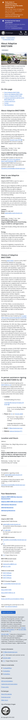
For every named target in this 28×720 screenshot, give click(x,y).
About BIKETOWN (6, 590)
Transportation (10, 37)
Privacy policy (5, 687)
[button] (21, 33)
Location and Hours (9, 101)
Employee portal (5, 697)
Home (3, 37)
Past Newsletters (9, 105)
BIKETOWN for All (6, 385)
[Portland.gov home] (7, 33)
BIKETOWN (10, 260)
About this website (6, 694)
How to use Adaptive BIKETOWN (13, 94)
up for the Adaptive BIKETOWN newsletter (10, 160)
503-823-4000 (22, 629)
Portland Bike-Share (8, 39)
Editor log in (4, 700)
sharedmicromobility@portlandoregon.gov (13, 485)
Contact (6, 103)
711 (10, 631)
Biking (22, 599)
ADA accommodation (7, 681)
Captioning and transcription (9, 684)
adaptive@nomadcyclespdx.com (13, 213)
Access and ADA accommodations (10, 599)
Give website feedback (11, 606)
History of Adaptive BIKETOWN (13, 96)
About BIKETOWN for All (8, 593)
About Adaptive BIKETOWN (11, 92)
